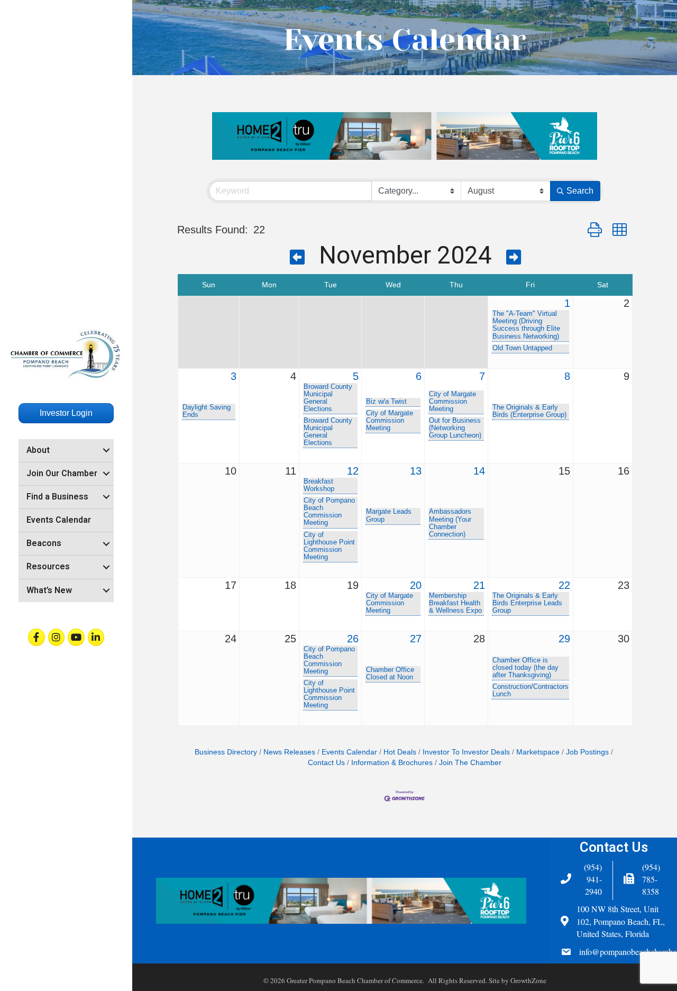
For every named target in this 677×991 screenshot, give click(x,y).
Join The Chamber (470, 763)
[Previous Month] (297, 258)
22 (564, 585)
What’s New (49, 590)
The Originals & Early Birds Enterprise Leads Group (527, 603)
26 (353, 638)
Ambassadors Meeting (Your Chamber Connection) (450, 523)
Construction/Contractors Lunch (530, 690)
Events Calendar (58, 520)
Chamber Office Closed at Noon (390, 673)
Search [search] (579, 190)
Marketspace (538, 752)
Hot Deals (399, 752)
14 (479, 471)
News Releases (289, 752)
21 (479, 585)
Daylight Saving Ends (206, 411)
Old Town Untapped (522, 348)
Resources (48, 566)
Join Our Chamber (61, 473)
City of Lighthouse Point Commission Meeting (329, 546)
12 (353, 471)
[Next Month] (513, 258)
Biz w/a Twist (386, 401)
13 (416, 471)
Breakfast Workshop (319, 485)
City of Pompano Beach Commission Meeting (329, 511)
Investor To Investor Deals (466, 752)
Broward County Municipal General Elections (328, 398)
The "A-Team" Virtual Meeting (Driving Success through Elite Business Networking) (526, 325)
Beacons (43, 543)
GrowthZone (528, 980)
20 (416, 585)
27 (416, 638)
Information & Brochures (392, 763)
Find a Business (57, 496)
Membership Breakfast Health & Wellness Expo (455, 603)
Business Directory (226, 752)
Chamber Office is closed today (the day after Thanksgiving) (525, 668)
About (38, 450)
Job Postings (587, 752)
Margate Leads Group (388, 515)
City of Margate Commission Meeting (389, 421)
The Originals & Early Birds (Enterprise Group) (529, 411)
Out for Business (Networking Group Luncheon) (455, 428)
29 (564, 638)
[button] (594, 230)
